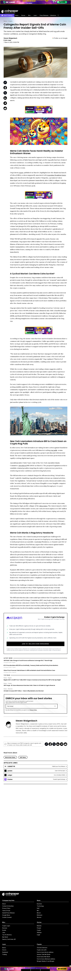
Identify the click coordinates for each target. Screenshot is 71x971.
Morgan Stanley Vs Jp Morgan (45, 961)
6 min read (7, 40)
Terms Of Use (6, 910)
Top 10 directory (7, 934)
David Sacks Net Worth (43, 956)
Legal (38, 934)
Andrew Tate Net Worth (43, 954)
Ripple (10, 677)
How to (4, 950)
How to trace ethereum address (46, 959)
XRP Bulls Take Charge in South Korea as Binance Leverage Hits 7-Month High (28, 660)
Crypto (10, 21)
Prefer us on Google (60, 38)
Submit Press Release (8, 913)
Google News (6, 915)
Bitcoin (39, 913)
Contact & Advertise (8, 906)
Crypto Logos (6, 925)
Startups (39, 932)
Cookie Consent (7, 917)
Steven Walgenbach (10, 38)
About (4, 904)
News (5, 21)
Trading (4, 954)
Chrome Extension (42, 947)
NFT (38, 910)
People (39, 928)
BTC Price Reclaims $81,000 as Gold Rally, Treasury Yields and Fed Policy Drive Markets (31, 665)
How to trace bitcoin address (45, 952)
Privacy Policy (33, 710)
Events (4, 930)
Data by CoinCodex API (9, 939)
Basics (4, 947)
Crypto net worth (41, 950)
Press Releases (44, 15)
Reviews (4, 928)
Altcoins (39, 917)
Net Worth (5, 937)
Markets (10, 689)
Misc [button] (29, 15)
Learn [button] (35, 15)
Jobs (3, 932)
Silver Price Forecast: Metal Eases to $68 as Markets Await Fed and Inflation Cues (29, 670)
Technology (40, 906)
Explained (5, 952)
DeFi (38, 908)
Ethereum (39, 915)
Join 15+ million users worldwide (35, 644)
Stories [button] (23, 15)
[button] (44, 15)
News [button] (16, 15)
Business (39, 904)
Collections (53, 15)
